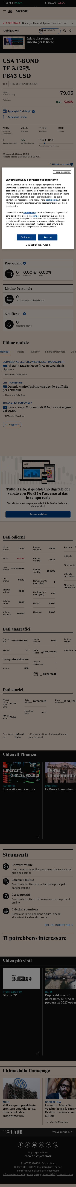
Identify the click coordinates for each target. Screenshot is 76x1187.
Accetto (48, 237)
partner (36, 216)
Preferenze (26, 237)
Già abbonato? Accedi (38, 244)
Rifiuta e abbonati (62, 172)
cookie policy (52, 200)
